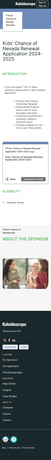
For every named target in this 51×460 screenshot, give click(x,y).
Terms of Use (14, 448)
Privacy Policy (29, 448)
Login (24, 347)
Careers (7, 420)
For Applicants (11, 366)
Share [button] (13, 179)
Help (4, 448)
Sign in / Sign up (42, 4)
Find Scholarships (12, 372)
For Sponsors (10, 359)
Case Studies (10, 396)
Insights (7, 390)
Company (8, 407)
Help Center (9, 383)
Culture (7, 413)
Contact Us (10, 347)
